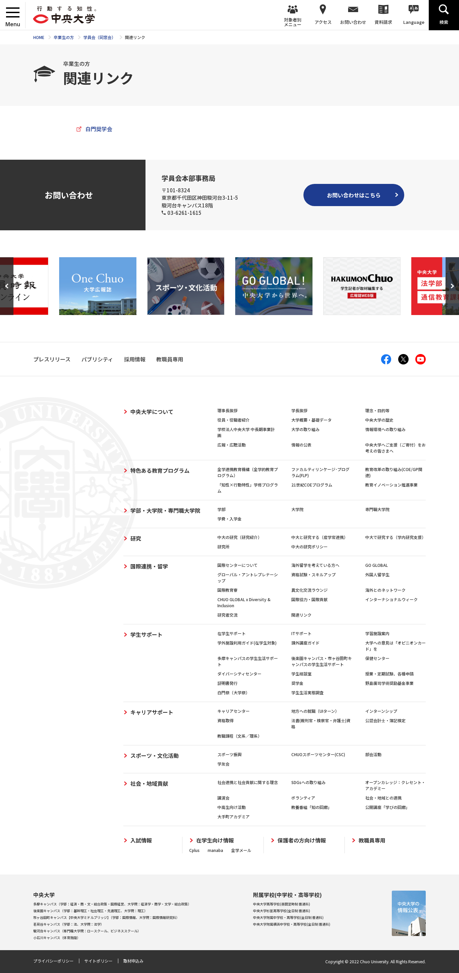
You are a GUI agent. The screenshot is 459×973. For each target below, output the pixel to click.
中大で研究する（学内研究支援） (395, 537)
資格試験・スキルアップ (313, 574)
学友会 (223, 764)
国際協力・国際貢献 (309, 599)
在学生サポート (231, 633)
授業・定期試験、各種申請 (389, 673)
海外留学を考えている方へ (315, 565)
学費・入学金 (229, 518)
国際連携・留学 (149, 566)
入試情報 (141, 840)
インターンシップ (381, 711)
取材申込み (133, 961)
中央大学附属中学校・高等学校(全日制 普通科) (288, 917)
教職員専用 (372, 840)
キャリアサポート (151, 712)
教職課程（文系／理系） (239, 736)
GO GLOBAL (376, 565)
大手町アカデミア (233, 816)
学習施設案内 (377, 633)
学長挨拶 (299, 410)
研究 (135, 538)
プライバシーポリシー (53, 961)
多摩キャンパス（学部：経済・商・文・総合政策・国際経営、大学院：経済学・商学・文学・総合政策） (112, 903)
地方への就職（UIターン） (315, 711)
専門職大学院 (377, 509)
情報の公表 (301, 444)
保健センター (377, 658)
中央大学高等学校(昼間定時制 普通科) (281, 903)
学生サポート (146, 634)
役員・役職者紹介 (233, 420)
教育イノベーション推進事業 (391, 485)
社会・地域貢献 (149, 783)
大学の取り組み (305, 429)
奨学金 (297, 683)
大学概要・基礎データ (311, 420)
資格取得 (225, 720)
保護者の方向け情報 (302, 840)
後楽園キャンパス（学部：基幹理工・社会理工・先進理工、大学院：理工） (90, 910)
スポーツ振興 (229, 754)
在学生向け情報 (215, 840)
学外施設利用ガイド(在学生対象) (247, 643)
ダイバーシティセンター (239, 673)
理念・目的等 (377, 410)
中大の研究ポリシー (309, 546)
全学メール (241, 850)
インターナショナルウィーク (391, 599)
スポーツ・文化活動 (154, 755)
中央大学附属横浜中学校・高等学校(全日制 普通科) (291, 924)
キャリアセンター (233, 711)
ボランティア (303, 798)
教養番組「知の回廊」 (311, 807)
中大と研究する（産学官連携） (319, 537)
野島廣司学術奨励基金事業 (389, 683)
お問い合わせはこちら (354, 195)
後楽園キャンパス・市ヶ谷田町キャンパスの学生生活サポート (321, 661)
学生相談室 (301, 673)
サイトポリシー (98, 961)
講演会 (223, 798)
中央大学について (151, 411)
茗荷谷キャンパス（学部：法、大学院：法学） (68, 924)
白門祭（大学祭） (233, 692)
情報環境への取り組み (385, 429)
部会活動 (373, 754)
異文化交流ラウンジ (309, 590)
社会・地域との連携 (383, 798)
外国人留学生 (377, 574)
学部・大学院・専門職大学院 (165, 510)
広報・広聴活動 (231, 444)
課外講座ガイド (305, 643)
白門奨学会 (98, 129)
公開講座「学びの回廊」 (387, 807)
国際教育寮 (227, 590)
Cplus (194, 850)
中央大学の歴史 (379, 420)
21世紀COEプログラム (311, 485)
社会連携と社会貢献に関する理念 (247, 782)
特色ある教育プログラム (160, 470)
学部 (221, 509)
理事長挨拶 (227, 410)
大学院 (297, 509)
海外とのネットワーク (385, 590)
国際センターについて (237, 565)
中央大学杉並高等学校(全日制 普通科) (281, 910)
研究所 (223, 546)
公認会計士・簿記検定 (385, 720)
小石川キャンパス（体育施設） (56, 937)
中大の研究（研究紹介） (239, 537)
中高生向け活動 (231, 807)
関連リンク (301, 615)
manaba (215, 850)
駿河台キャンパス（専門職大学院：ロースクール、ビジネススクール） (87, 930)
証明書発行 (227, 683)
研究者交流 (227, 615)
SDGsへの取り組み (308, 782)
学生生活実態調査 (307, 692)
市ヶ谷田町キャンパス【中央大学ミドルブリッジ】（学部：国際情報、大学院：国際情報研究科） (106, 917)
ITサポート (301, 633)
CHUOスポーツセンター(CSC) (318, 754)
